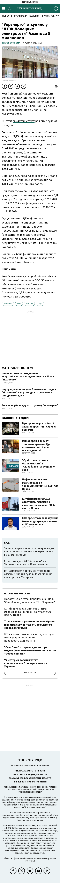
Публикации (20, 16)
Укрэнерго (8, 304)
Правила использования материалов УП (30, 778)
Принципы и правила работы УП (30, 782)
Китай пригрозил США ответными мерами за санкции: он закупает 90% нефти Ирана (38, 503)
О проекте (40, 771)
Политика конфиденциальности (30, 774)
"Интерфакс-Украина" (34, 800)
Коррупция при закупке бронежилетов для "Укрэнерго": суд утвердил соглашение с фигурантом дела (29, 392)
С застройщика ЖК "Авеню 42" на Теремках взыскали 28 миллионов (26, 563)
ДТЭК (19, 304)
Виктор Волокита (11, 43)
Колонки (34, 16)
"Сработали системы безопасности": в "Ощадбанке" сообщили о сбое (38, 465)
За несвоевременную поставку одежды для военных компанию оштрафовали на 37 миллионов (29, 551)
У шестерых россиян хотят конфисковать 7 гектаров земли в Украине (25, 663)
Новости (7, 16)
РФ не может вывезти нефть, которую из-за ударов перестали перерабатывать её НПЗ (29, 637)
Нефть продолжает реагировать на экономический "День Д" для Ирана (40, 484)
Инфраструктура (50, 16)
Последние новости (17, 593)
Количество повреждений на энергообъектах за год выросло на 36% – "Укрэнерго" (28, 376)
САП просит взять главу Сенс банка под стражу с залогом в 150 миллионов (40, 521)
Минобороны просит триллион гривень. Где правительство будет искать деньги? (36, 445)
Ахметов (29, 304)
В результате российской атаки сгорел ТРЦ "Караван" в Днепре (40, 426)
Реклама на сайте (24, 771)
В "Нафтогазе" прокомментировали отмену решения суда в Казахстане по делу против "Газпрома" (28, 574)
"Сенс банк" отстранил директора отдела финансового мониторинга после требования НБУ (30, 650)
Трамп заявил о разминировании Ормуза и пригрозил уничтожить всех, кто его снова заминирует (29, 624)
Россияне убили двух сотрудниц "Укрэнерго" (30, 405)
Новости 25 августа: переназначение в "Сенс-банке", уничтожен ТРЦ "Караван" (29, 600)
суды (40, 304)
